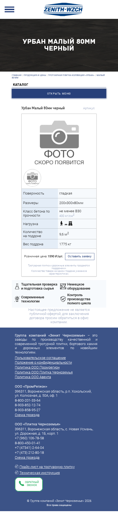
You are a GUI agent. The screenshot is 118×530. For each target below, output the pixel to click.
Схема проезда (27, 415)
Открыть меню (59, 93)
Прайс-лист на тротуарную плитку (47, 467)
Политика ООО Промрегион (37, 367)
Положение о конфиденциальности (43, 362)
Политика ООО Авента (33, 377)
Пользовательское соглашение (40, 358)
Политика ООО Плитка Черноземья (44, 372)
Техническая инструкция (39, 473)
